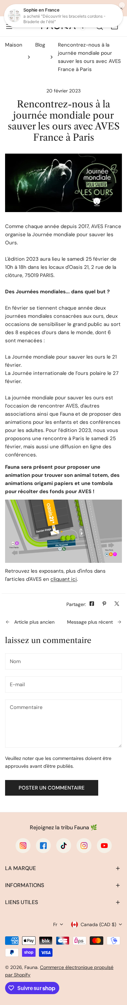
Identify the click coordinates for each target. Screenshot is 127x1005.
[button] (63, 868)
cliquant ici (63, 579)
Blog (40, 44)
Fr (55, 924)
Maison (13, 44)
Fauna (31, 967)
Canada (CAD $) (98, 924)
